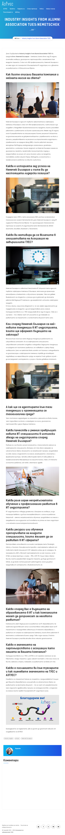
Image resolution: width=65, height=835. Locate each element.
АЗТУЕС (5, 9)
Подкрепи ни (21, 9)
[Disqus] (32, 786)
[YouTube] (58, 827)
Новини (42, 9)
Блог (17, 38)
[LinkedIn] (48, 827)
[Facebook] (43, 827)
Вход (18, 12)
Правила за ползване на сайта (10, 825)
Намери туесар (50, 9)
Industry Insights (8, 738)
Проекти (12, 9)
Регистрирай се (8, 12)
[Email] (38, 827)
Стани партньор (32, 9)
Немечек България (27, 738)
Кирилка (18, 748)
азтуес (17, 738)
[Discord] (53, 827)
